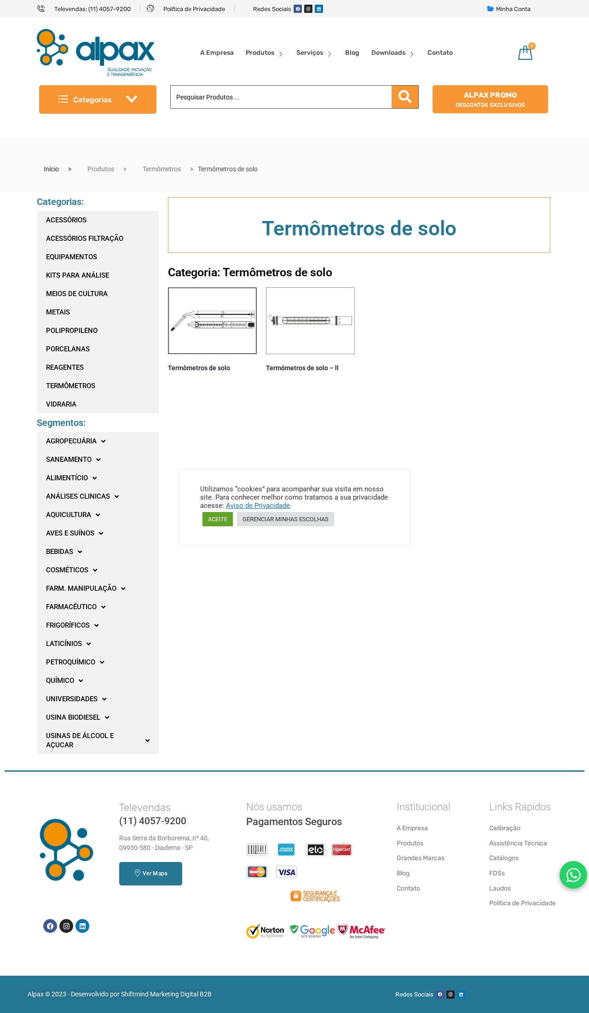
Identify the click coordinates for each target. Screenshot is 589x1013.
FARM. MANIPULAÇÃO (81, 588)
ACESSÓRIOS (66, 220)
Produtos (260, 53)
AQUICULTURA (68, 515)
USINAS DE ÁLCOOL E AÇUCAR (80, 740)
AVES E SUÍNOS (70, 533)
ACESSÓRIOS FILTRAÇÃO (84, 238)
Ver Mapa (155, 873)
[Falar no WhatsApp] (573, 875)
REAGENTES (65, 367)
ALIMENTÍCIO (67, 478)
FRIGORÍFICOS (68, 625)
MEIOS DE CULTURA (77, 294)
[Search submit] (405, 97)
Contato (440, 53)
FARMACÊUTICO (71, 607)
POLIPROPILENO (72, 330)
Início (51, 169)
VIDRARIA (61, 404)
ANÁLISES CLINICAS (78, 496)
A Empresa (217, 53)
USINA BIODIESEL (73, 717)
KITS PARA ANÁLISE (77, 275)
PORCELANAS (68, 349)
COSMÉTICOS (67, 570)
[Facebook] (298, 9)
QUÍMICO (60, 680)
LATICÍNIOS (64, 644)
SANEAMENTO (69, 459)
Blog (352, 53)
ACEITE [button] (217, 519)
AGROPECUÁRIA (71, 441)
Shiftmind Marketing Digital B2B (166, 994)
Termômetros (162, 169)
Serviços (309, 53)
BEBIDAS (59, 551)
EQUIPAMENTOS (71, 257)
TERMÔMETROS (70, 386)
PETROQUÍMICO (70, 662)
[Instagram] (308, 9)
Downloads (388, 53)
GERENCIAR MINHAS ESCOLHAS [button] (286, 519)
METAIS (58, 312)
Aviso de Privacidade (258, 505)
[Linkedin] (319, 9)
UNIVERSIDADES (72, 699)
